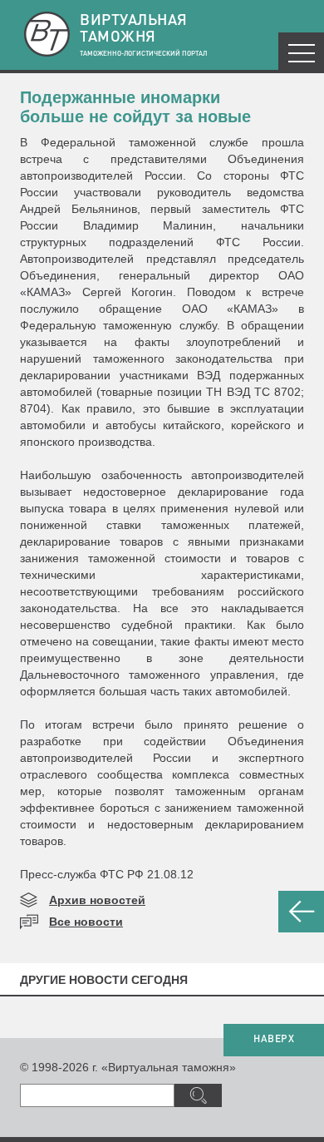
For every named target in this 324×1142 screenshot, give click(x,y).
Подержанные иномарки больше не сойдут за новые (135, 107)
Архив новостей (97, 900)
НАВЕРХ (273, 1040)
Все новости (86, 921)
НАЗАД (301, 911)
